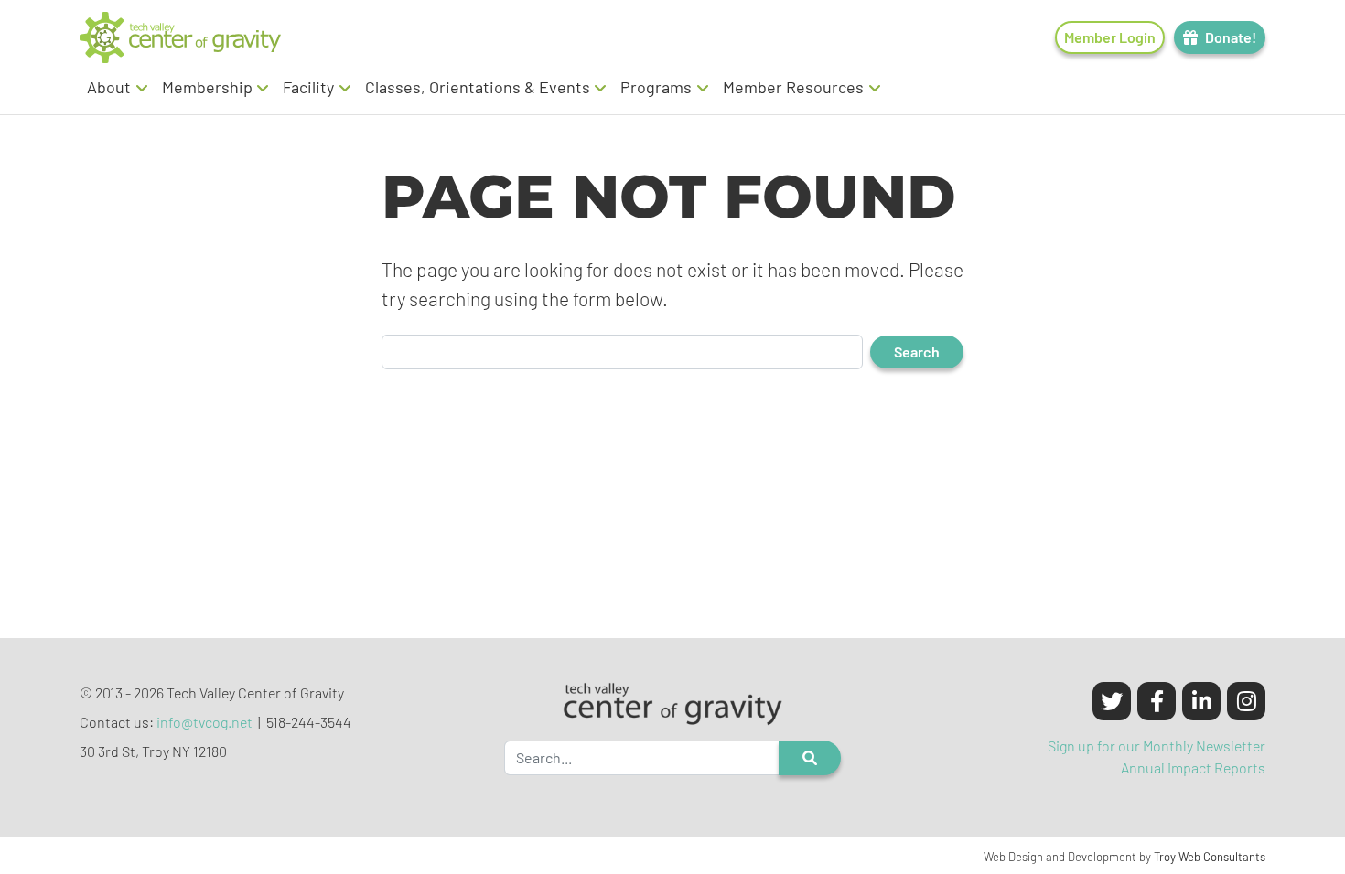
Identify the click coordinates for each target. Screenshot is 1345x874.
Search (917, 351)
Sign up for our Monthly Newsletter (1156, 745)
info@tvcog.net (204, 721)
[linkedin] (1201, 701)
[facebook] (1156, 701)
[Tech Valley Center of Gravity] (180, 37)
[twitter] (1111, 701)
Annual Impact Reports (1193, 767)
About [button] (109, 87)
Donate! (1230, 37)
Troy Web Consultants (1209, 856)
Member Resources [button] (793, 87)
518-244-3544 (308, 721)
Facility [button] (308, 87)
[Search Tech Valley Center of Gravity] (810, 758)
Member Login (1110, 37)
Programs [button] (656, 87)
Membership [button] (207, 87)
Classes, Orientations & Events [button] (477, 87)
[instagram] (1246, 701)
